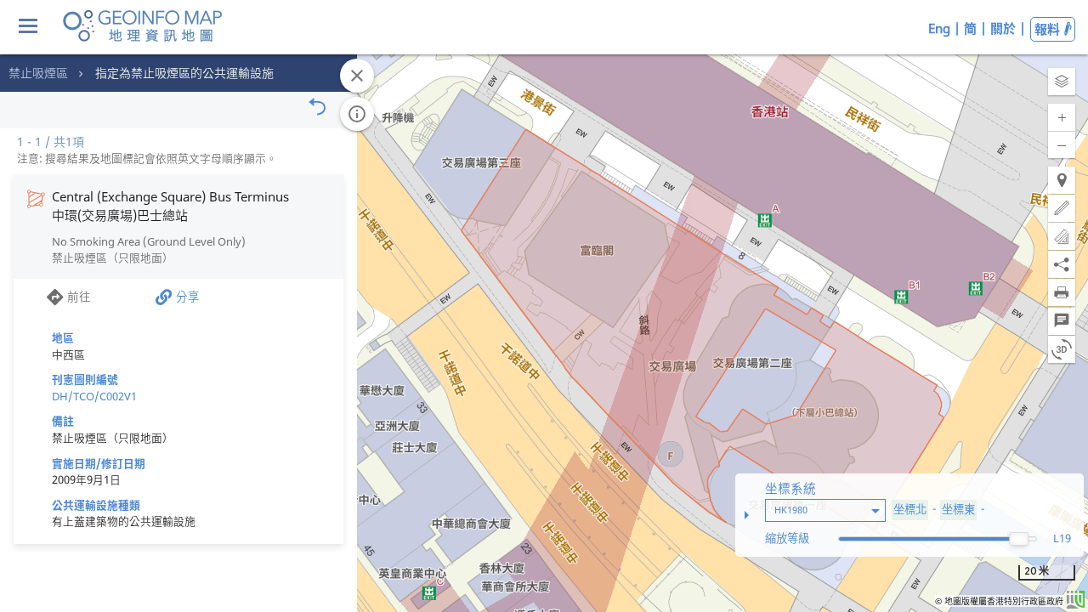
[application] (544, 306)
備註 (63, 420)
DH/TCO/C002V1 (94, 396)
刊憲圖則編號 (85, 379)
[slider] (1018, 539)
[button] (1061, 81)
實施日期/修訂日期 (98, 463)
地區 (63, 337)
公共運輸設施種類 (96, 505)
